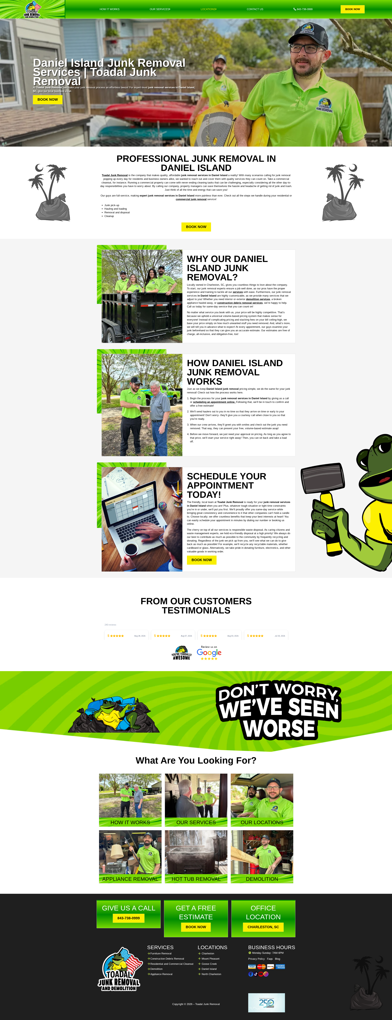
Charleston (208, 953)
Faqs (270, 958)
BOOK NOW (48, 99)
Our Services (159, 9)
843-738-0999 (304, 9)
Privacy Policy (256, 958)
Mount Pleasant (210, 958)
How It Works (109, 9)
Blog (277, 958)
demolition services (258, 299)
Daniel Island (209, 969)
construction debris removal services (240, 302)
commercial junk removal (191, 199)
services (238, 292)
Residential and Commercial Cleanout (171, 963)
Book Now (352, 9)
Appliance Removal (161, 974)
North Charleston (211, 974)
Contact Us (255, 9)
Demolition (156, 969)
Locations (208, 9)
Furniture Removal (161, 953)
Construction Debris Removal (167, 958)
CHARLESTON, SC (263, 927)
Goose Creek (209, 963)
